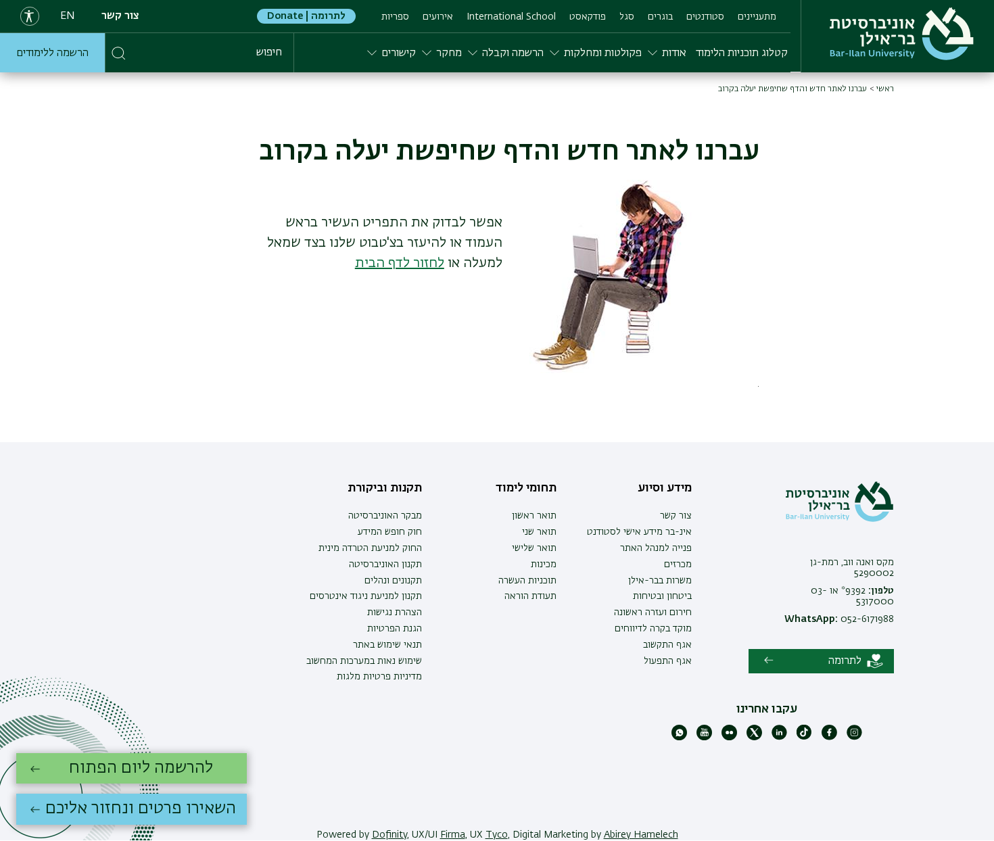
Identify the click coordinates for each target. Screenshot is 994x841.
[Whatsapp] (679, 737)
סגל (626, 17)
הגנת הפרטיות (394, 628)
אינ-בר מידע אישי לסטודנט (639, 532)
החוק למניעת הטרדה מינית (370, 548)
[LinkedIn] (779, 737)
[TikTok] (804, 737)
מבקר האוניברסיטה (385, 516)
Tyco (497, 835)
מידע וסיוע (665, 488)
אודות (674, 53)
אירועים (438, 17)
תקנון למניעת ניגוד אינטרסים (366, 596)
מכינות (544, 564)
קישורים (398, 53)
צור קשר (120, 16)
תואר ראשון (534, 516)
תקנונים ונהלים (393, 580)
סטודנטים (705, 17)
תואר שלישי (534, 548)
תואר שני (539, 532)
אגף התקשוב (667, 645)
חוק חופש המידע (390, 532)
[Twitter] (754, 737)
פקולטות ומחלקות (603, 53)
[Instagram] (854, 737)
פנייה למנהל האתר (656, 548)
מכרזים (678, 564)
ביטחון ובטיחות (662, 596)
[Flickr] (729, 737)
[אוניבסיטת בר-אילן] (902, 33)
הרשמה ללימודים (52, 53)
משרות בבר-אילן (660, 580)
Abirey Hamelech (641, 835)
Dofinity (389, 835)
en (67, 16)
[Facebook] (829, 737)
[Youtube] (704, 737)
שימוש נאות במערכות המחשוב (364, 661)
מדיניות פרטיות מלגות (379, 676)
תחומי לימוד (526, 488)
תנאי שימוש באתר (387, 645)
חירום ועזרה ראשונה (653, 612)
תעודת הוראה (530, 596)
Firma (452, 835)
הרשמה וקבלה (513, 53)
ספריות (395, 17)
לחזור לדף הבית (399, 263)
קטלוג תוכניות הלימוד (742, 53)
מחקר (449, 53)
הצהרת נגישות (394, 612)
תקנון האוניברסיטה (385, 564)
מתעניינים (757, 17)
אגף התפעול (668, 661)
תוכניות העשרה (527, 580)
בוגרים (660, 17)
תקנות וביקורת (385, 488)
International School (511, 17)
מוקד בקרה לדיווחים (653, 628)
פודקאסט (587, 17)
